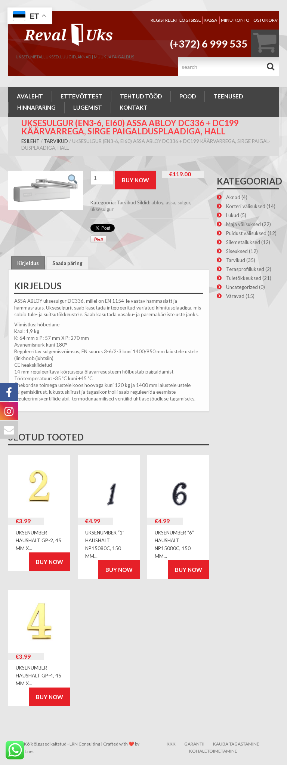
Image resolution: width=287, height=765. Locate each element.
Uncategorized (242, 287)
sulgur (184, 202)
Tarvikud (56, 141)
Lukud (232, 215)
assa (170, 202)
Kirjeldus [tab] (28, 263)
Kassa (210, 20)
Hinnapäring (36, 107)
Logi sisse (190, 20)
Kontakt (134, 107)
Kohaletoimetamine (213, 751)
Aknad (233, 197)
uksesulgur (102, 209)
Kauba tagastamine (236, 744)
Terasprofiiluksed (245, 269)
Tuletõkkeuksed (243, 278)
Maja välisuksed (243, 224)
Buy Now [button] (49, 561)
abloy (157, 202)
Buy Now (135, 180)
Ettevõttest (81, 96)
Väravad (235, 296)
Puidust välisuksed (246, 233)
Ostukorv (265, 20)
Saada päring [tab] (67, 263)
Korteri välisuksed (245, 206)
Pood (187, 96)
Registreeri (164, 20)
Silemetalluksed (243, 242)
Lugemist (87, 107)
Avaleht (30, 96)
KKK (171, 744)
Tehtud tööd (141, 96)
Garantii (194, 744)
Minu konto (235, 20)
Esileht (30, 141)
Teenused (228, 96)
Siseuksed (237, 251)
